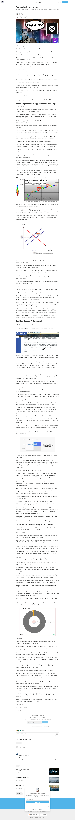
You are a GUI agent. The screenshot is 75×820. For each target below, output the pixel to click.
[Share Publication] (60, 2)
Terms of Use (43, 804)
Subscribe (65, 2)
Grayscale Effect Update (22, 777)
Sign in (71, 2)
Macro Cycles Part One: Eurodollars (23, 770)
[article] (37, 771)
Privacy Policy (46, 806)
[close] (49, 789)
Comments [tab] (19, 743)
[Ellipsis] (58, 754)
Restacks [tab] (24, 743)
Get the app (43, 814)
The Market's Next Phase (23, 769)
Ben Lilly (20, 13)
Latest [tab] (20, 765)
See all (18, 793)
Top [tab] (17, 765)
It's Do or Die (18, 779)
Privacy (36, 811)
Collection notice (45, 811)
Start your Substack (34, 814)
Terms (40, 811)
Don (19, 754)
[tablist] (21, 743)
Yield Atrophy (20, 785)
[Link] (14, 104)
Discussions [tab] (25, 765)
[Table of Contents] (1, 410)
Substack (31, 817)
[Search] (58, 2)
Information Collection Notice (37, 806)
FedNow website (28, 324)
